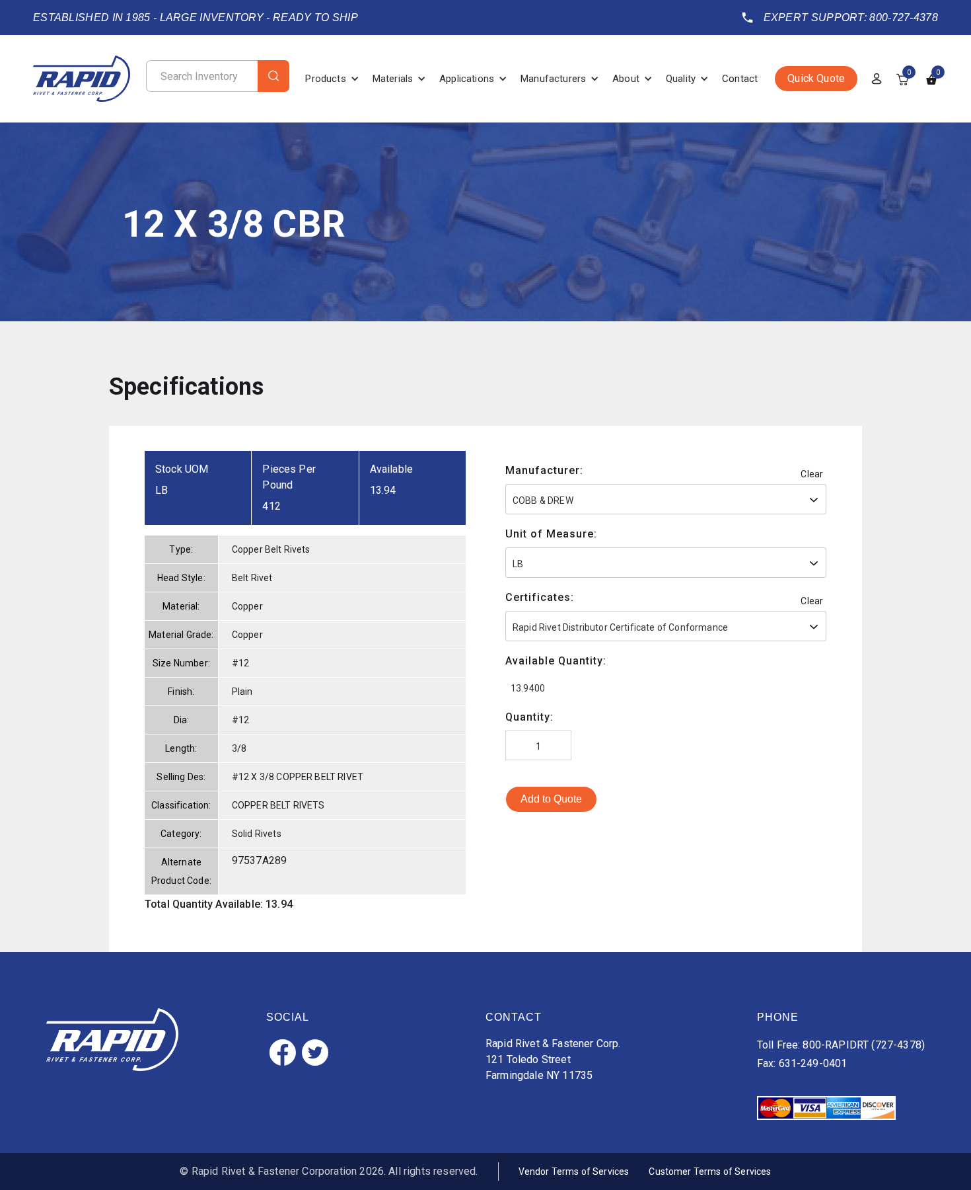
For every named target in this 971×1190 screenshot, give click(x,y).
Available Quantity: (555, 660)
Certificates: (539, 597)
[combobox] (665, 499)
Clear (812, 474)
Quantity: (529, 717)
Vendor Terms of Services (574, 1171)
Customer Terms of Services (710, 1171)
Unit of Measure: (551, 534)
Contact (740, 79)
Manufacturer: (544, 470)
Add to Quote (551, 799)
